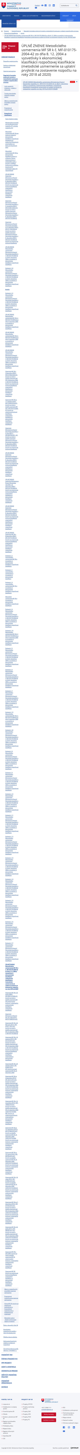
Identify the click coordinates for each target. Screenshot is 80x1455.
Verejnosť (65, 16)
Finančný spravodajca (6, 1382)
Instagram (50, 5)
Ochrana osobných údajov (70, 1423)
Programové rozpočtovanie (8, 109)
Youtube (36, 8)
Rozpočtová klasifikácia (8, 114)
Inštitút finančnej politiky (9, 1376)
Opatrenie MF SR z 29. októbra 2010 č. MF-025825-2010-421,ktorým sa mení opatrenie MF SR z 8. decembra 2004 (11, 1068)
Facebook (46, 5)
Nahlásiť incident (48, 1420)
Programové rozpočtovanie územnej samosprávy (11, 1298)
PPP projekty (6, 1363)
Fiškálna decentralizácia (10, 1337)
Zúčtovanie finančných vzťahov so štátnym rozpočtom (9, 1343)
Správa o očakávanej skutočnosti (9, 66)
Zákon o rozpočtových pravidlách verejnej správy (10, 102)
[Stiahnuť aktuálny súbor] (72, 82)
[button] (76, 5)
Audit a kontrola (8, 1367)
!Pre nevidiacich (42, 5)
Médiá (74, 16)
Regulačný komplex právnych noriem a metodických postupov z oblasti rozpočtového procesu (10, 78)
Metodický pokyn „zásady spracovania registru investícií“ (10, 1319)
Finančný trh (6, 1355)
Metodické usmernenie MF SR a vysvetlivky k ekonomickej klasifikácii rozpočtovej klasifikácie (11, 601)
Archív (7, 289)
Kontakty (70, 20)
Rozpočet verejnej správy (10, 61)
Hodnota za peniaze (9, 1371)
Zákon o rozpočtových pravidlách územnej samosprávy (10, 1291)
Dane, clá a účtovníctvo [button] (30, 16)
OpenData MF (7, 1436)
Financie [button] (16, 16)
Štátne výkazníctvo (9, 1359)
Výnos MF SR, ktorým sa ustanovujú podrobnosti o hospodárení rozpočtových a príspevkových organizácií (11, 1309)
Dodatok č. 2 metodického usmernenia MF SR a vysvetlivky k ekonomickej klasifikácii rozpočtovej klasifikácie (11, 561)
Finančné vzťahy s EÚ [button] (9, 23)
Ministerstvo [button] (6, 16)
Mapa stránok (67, 1417)
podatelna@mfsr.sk (47, 1409)
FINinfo (5, 1414)
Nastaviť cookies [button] (68, 1420)
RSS (64, 1407)
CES (4, 1438)
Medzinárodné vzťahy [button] (48, 16)
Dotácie (4, 1387)
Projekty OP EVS (27, 1404)
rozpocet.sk (6, 1404)
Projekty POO (27, 1417)
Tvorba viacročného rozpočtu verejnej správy (10, 95)
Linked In (54, 5)
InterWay (75, 1448)
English (37, 5)
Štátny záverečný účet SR (10, 1325)
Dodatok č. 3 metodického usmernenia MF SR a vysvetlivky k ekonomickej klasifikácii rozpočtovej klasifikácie (11, 588)
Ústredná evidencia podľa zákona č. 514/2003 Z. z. (10, 1349)
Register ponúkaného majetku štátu (9, 1422)
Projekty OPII (27, 1414)
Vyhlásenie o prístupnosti (70, 1410)
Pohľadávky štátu (8, 1426)
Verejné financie (8, 57)
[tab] (50, 85)
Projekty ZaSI (27, 1411)
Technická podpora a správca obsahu (68, 1414)
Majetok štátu (7, 1428)
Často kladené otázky (11, 119)
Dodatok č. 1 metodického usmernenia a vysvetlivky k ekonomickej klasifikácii (9, 574)
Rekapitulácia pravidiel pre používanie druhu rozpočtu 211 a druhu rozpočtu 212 (11, 125)
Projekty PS (26, 1420)
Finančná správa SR (8, 1411)
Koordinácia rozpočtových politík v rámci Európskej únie (9, 1331)
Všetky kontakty (49, 1414)
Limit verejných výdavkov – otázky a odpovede (10, 88)
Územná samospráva (9, 71)
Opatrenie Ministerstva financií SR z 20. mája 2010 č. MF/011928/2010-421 (11, 1016)
